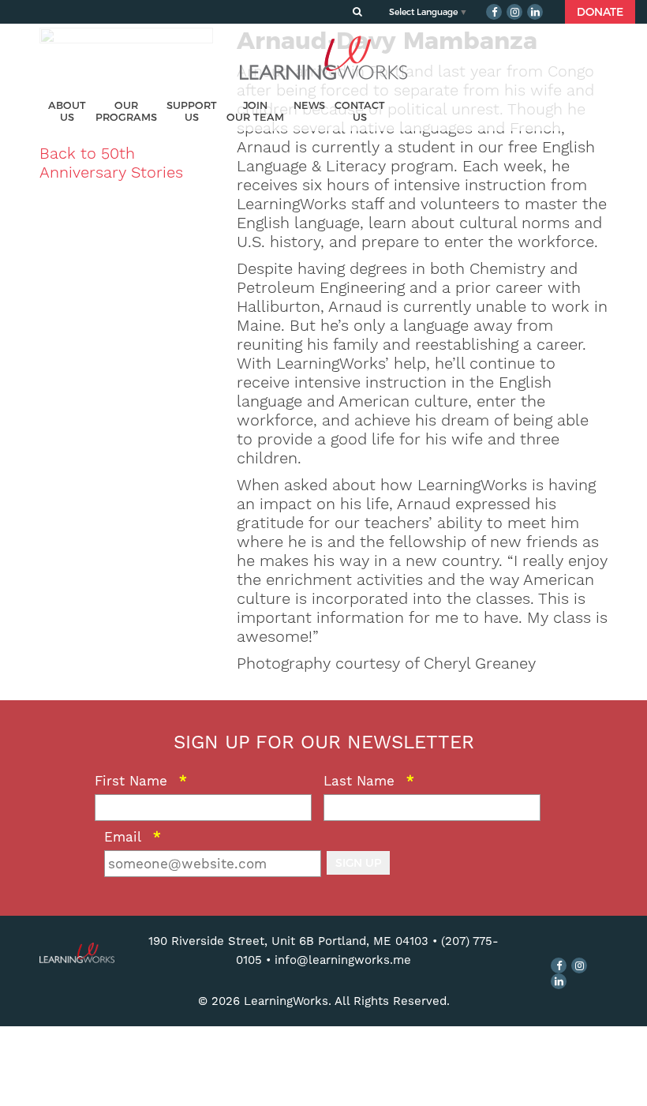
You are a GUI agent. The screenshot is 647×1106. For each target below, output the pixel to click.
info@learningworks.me (343, 960)
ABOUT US (67, 111)
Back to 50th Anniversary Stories (111, 163)
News (309, 105)
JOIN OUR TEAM (255, 111)
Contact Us (360, 111)
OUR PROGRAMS (126, 111)
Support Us (191, 111)
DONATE (600, 12)
